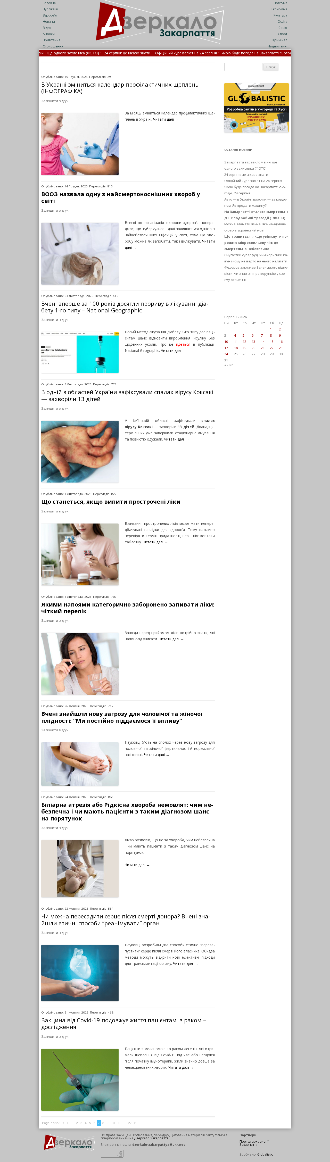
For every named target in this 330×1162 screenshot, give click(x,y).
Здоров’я (50, 15)
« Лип (229, 364)
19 (244, 347)
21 (263, 347)
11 (119, 1123)
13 (253, 341)
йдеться (183, 344)
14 (263, 341)
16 (281, 341)
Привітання (51, 40)
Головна (49, 3)
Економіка (279, 9)
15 (272, 341)
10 (113, 1123)
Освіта (282, 21)
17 (226, 347)
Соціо (282, 28)
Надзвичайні (277, 46)
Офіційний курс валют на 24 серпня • (144, 53)
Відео (47, 28)
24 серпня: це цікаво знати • (84, 53)
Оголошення (53, 46)
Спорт (282, 34)
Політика (280, 3)
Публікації (50, 9)
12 (244, 341)
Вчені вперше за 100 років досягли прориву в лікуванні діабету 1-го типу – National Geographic (124, 307)
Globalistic (265, 1154)
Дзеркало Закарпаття (151, 1138)
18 (236, 347)
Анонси (49, 34)
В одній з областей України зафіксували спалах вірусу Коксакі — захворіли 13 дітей (127, 395)
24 (226, 354)
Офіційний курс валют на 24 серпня (253, 180)
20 (253, 347)
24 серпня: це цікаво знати (246, 174)
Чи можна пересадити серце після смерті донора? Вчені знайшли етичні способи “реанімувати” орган (125, 919)
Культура (280, 15)
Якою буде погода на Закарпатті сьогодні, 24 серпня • (225, 53)
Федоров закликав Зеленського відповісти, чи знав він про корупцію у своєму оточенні (256, 273)
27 (130, 1123)
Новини (49, 21)
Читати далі (165, 119)
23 (281, 347)
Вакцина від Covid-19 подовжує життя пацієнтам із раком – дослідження (123, 1023)
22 (272, 347)
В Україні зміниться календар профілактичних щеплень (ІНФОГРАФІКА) (120, 87)
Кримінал (280, 40)
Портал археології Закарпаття (254, 1143)
